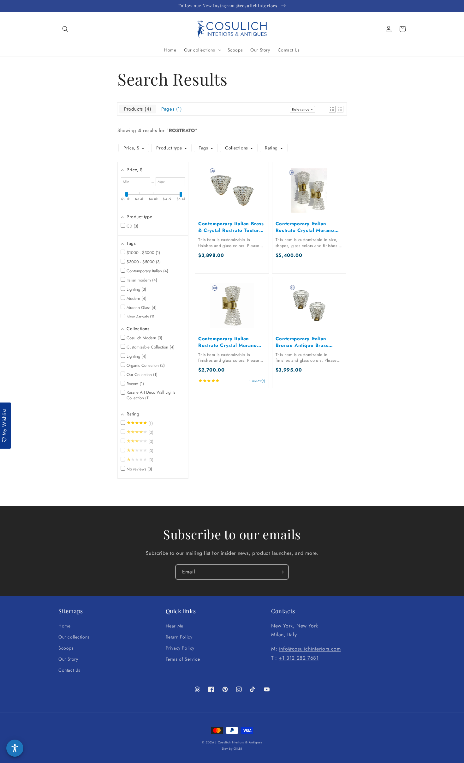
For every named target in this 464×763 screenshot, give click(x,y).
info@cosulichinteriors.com (310, 648)
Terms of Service (183, 659)
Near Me (174, 626)
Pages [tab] (170, 109)
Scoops (66, 648)
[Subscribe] (281, 572)
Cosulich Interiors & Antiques (240, 742)
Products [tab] (137, 109)
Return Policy (179, 637)
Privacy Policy (180, 648)
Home (64, 626)
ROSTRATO (182, 130)
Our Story (68, 659)
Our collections (74, 637)
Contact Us (69, 670)
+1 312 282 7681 (298, 658)
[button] (65, 29)
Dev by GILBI (232, 748)
